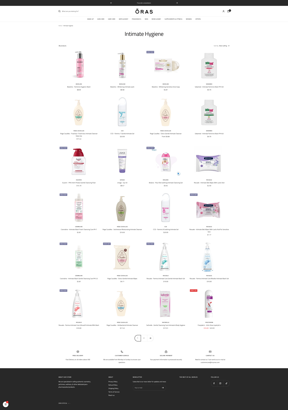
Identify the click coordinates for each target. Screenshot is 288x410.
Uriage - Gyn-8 (122, 182)
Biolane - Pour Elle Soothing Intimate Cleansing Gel (166, 182)
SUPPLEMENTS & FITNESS (173, 19)
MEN (146, 19)
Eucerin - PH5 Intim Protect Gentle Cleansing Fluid (78, 182)
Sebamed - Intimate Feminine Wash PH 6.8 (209, 133)
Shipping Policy (113, 388)
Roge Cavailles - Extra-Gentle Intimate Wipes (122, 278)
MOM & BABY (156, 19)
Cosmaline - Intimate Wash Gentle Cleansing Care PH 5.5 (79, 278)
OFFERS (198, 19)
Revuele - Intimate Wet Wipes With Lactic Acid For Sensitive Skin (209, 230)
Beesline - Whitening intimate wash (122, 87)
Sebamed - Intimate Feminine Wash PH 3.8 (209, 87)
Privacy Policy (112, 381)
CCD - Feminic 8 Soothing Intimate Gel (165, 229)
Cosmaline (79, 227)
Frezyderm (209, 322)
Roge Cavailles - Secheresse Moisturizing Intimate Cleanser (122, 229)
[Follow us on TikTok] (226, 383)
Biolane (166, 180)
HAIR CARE (111, 19)
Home (60, 26)
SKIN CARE (100, 19)
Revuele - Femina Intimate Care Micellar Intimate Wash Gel (209, 278)
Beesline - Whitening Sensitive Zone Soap (166, 87)
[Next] (150, 338)
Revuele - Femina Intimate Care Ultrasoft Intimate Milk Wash (79, 325)
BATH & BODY (123, 19)
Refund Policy (112, 385)
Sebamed (209, 84)
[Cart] (228, 11)
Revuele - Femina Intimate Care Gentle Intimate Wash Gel (166, 278)
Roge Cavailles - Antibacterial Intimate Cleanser (122, 325)
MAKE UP (90, 19)
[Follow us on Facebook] (214, 383)
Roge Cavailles (79, 131)
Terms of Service (113, 392)
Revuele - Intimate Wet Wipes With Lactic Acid (209, 182)
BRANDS (189, 19)
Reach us (111, 395)
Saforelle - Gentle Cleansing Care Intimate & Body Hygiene (165, 325)
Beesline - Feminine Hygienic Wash (79, 87)
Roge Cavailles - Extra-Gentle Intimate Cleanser (166, 133)
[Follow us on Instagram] (220, 383)
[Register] (163, 387)
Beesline (79, 84)
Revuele (209, 180)
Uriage (122, 180)
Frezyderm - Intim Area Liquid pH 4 (209, 325)
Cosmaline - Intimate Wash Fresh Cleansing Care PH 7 (79, 229)
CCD (122, 131)
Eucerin (79, 180)
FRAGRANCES (136, 19)
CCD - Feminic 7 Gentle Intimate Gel (122, 133)
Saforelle (165, 322)
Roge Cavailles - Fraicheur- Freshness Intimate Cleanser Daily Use (79, 134)
